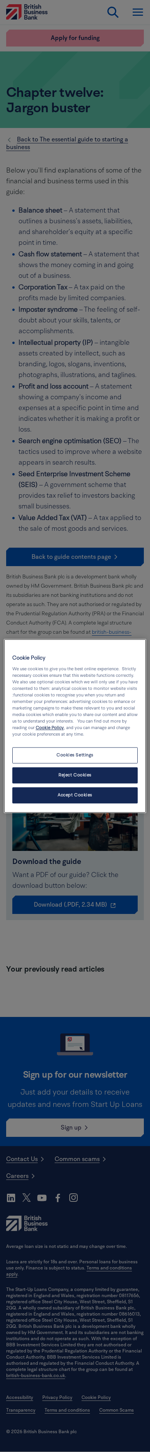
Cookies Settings (75, 755)
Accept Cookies (75, 795)
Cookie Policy (50, 728)
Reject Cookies (75, 775)
